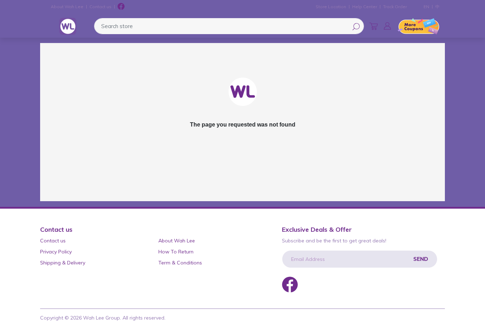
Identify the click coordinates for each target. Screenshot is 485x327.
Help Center (364, 6)
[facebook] (121, 6)
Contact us (100, 6)
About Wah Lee (67, 6)
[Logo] (68, 26)
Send (420, 259)
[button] (387, 26)
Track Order (395, 6)
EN (426, 6)
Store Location (331, 6)
